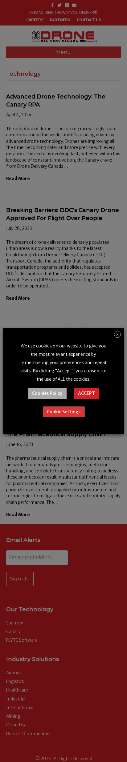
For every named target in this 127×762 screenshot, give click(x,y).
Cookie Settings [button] (63, 412)
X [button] (117, 334)
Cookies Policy (47, 393)
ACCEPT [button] (86, 393)
